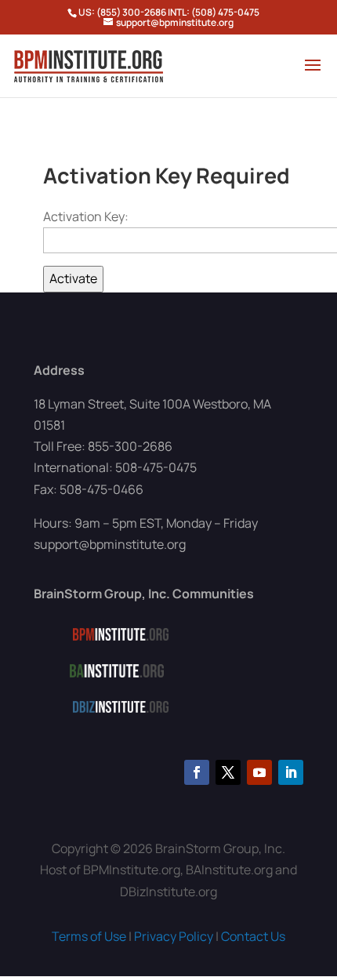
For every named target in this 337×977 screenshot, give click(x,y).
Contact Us (253, 936)
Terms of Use (89, 936)
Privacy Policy (173, 936)
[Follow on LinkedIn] (290, 772)
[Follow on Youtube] (259, 772)
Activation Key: (86, 216)
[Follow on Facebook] (196, 772)
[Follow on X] (228, 772)
